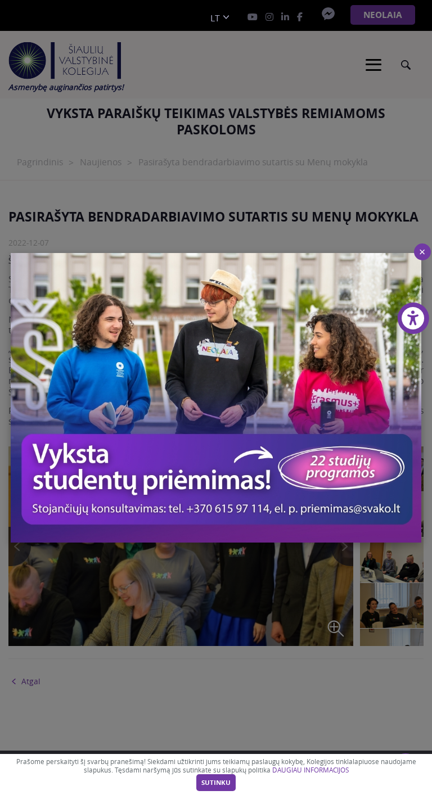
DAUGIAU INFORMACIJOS (310, 770)
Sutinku (216, 782)
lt (215, 18)
